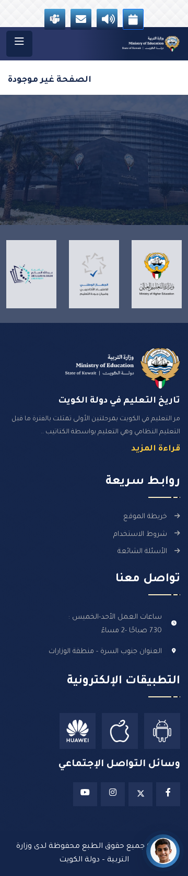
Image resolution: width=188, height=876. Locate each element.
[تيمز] (54, 19)
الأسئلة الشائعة (142, 552)
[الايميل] (80, 19)
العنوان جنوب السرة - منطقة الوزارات (105, 652)
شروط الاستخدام (140, 535)
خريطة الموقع (145, 517)
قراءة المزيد (155, 449)
